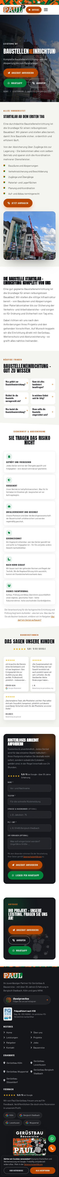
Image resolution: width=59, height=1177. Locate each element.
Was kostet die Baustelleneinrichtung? (15, 410)
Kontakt (10, 1047)
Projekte (37, 1037)
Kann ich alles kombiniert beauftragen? (38, 384)
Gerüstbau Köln (14, 1062)
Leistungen (18, 91)
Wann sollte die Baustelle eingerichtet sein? (40, 411)
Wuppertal (34, 1123)
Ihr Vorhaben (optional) (18, 835)
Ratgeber (11, 1042)
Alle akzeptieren (43, 1170)
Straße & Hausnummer (22, 809)
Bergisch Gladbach (31, 1115)
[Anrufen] (52, 1148)
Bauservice (39, 1047)
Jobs (35, 1042)
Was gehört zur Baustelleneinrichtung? (15, 383)
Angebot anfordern (23, 72)
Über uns (37, 1032)
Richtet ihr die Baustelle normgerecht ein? (13, 398)
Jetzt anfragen (20, 203)
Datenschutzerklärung (32, 856)
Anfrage (35, 9)
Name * (10, 782)
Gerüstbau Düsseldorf (12, 1080)
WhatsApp (16, 83)
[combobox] (29, 814)
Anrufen (40, 83)
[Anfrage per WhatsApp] (52, 1138)
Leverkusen (14, 1123)
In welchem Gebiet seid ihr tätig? (40, 397)
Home (6, 91)
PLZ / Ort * (12, 822)
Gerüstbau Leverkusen (40, 1063)
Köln (11, 1115)
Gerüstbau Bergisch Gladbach (44, 1071)
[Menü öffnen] (46, 9)
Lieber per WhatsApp (27, 875)
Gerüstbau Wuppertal (17, 1071)
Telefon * (11, 795)
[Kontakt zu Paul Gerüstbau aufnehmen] (29, 1142)
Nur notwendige (16, 1170)
